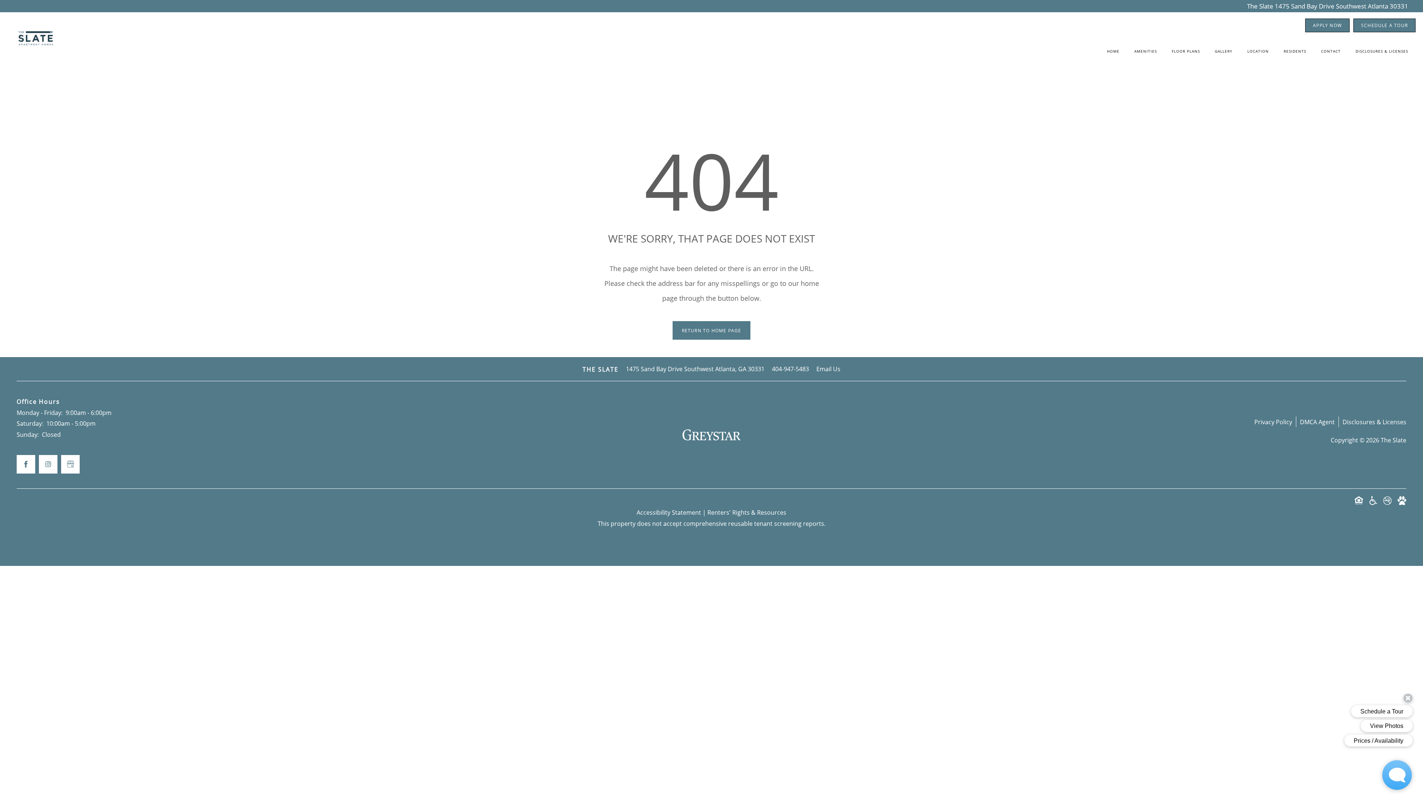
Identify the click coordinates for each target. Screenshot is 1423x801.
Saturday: (30, 423)
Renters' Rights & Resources (746, 512)
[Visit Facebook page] (26, 464)
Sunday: (28, 434)
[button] (1327, 25)
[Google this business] (70, 464)
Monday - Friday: (40, 412)
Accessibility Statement (669, 512)
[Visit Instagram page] (48, 464)
